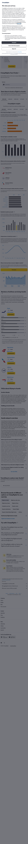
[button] (14, 42)
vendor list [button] (19, 23)
